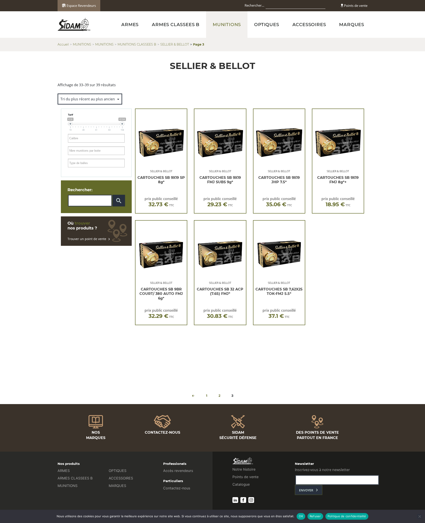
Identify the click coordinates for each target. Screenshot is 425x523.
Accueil (63, 44)
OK (301, 516)
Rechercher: (80, 189)
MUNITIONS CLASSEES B (137, 44)
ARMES (130, 24)
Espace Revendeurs (81, 5)
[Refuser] (419, 516)
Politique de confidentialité (347, 516)
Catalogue (241, 484)
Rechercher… (254, 5)
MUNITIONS (227, 24)
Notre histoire (243, 469)
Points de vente (355, 5)
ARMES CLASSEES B (175, 24)
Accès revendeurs (178, 470)
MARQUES (351, 24)
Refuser (315, 516)
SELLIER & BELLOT (174, 44)
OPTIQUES (266, 24)
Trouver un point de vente (87, 239)
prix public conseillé (161, 202)
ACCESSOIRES (309, 24)
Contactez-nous (176, 488)
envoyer (306, 490)
